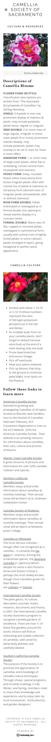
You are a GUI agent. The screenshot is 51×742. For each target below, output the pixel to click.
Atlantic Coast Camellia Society (22, 458)
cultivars (13, 587)
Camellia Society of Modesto (21, 510)
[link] (25, 9)
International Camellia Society (22, 595)
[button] (4, 9)
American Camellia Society (20, 401)
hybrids (27, 587)
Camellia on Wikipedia (17, 539)
